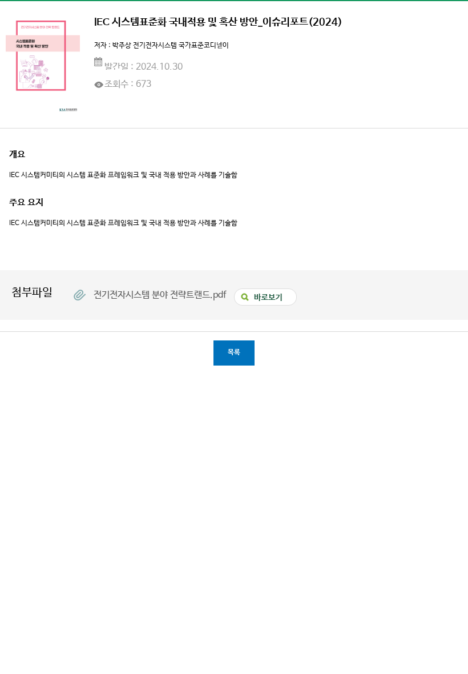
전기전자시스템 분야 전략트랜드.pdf (161, 294)
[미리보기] (262, 293)
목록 (234, 352)
